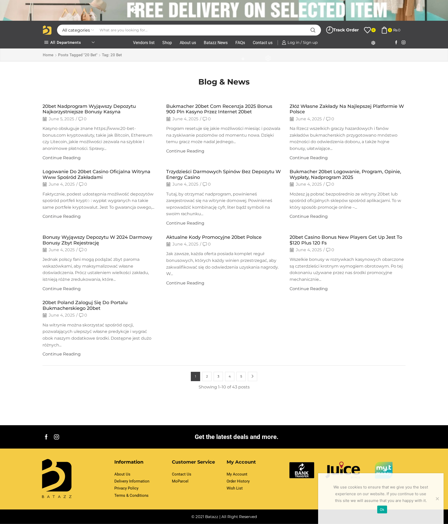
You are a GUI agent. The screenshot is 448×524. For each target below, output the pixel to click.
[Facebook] (396, 42)
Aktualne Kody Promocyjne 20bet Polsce (214, 237)
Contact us (262, 42)
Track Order (346, 29)
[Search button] (312, 30)
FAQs (240, 42)
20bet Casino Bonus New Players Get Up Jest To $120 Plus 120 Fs (346, 240)
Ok (382, 509)
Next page (252, 376)
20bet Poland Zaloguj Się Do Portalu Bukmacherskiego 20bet (85, 305)
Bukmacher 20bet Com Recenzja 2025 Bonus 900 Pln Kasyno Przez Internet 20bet (219, 109)
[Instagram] (403, 42)
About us (188, 42)
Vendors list (144, 42)
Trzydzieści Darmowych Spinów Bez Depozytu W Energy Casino (223, 174)
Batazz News (216, 42)
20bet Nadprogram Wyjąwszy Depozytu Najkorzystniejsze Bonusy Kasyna (89, 109)
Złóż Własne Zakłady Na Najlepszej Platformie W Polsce (347, 109)
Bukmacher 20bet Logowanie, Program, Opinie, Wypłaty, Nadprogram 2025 (345, 174)
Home (48, 55)
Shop (167, 42)
